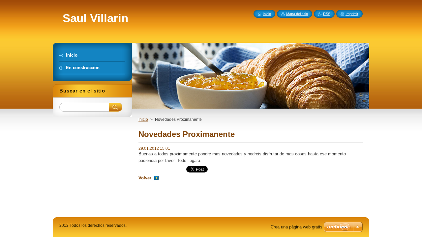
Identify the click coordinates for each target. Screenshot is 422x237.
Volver (144, 177)
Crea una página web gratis (296, 226)
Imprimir (352, 14)
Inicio (143, 119)
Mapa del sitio (297, 14)
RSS (326, 14)
